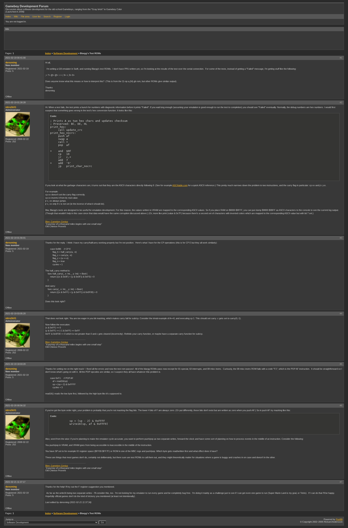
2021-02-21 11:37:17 (15, 482)
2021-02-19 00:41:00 (15, 58)
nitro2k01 (10, 107)
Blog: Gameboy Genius (56, 221)
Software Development (65, 53)
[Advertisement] (77, 40)
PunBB (339, 519)
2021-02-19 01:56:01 (15, 238)
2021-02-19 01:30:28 (15, 102)
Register (58, 16)
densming (11, 62)
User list (36, 16)
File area (25, 16)
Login (67, 16)
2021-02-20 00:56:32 (15, 405)
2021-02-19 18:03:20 (15, 364)
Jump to (9, 519)
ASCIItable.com (179, 185)
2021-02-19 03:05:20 (15, 313)
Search (47, 16)
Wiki (16, 16)
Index (8, 16)
